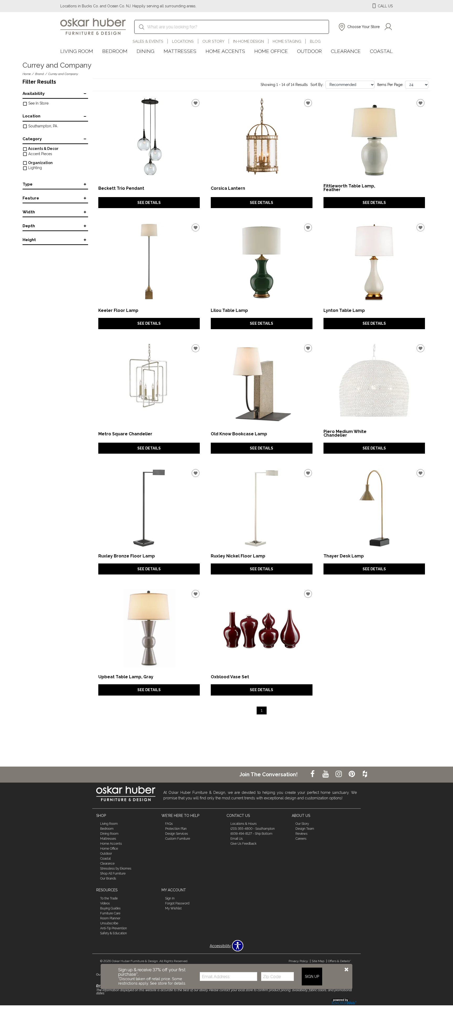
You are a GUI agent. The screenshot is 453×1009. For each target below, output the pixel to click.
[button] (358, 27)
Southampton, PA (42, 126)
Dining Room (109, 834)
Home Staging (287, 41)
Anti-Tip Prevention (113, 928)
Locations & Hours (243, 824)
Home (27, 74)
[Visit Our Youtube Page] (326, 774)
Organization (40, 163)
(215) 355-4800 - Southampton (252, 829)
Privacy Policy (298, 961)
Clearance (346, 51)
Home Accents (225, 51)
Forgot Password (177, 903)
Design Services (176, 834)
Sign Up (312, 976)
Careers (300, 838)
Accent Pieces (39, 154)
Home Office (271, 51)
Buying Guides (110, 908)
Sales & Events (148, 41)
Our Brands (108, 878)
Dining (145, 51)
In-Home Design (248, 41)
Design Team (304, 829)
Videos (105, 903)
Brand (39, 74)
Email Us (236, 838)
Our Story (213, 41)
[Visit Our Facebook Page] (313, 774)
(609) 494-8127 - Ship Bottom (251, 834)
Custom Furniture (177, 838)
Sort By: (316, 84)
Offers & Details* (339, 961)
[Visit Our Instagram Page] (339, 774)
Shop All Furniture (113, 873)
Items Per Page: (390, 84)
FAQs (169, 824)
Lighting (34, 168)
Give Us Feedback (243, 843)
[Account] (388, 27)
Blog (315, 41)
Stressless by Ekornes (115, 868)
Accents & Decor (42, 149)
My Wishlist (173, 908)
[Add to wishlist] (195, 103)
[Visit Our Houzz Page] (365, 774)
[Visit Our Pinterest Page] (352, 774)
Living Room (76, 51)
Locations (183, 41)
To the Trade (109, 898)
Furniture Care (110, 913)
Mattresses (180, 51)
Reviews (301, 834)
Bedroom (114, 51)
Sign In (170, 898)
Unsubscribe (109, 923)
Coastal (381, 51)
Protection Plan (176, 829)
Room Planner (110, 918)
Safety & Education (113, 933)
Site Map (318, 961)
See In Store (37, 103)
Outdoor (309, 51)
